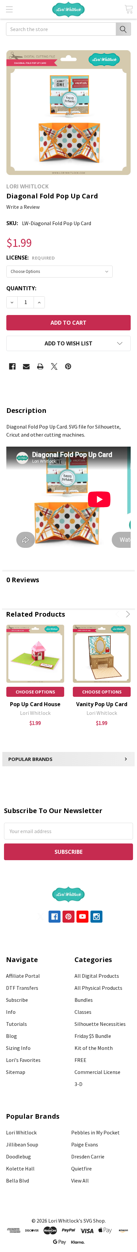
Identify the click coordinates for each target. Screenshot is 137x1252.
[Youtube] (82, 917)
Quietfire (81, 1168)
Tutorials (16, 1024)
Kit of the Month (93, 1048)
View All (80, 1180)
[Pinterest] (68, 366)
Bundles (83, 999)
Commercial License (97, 1072)
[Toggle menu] (9, 9)
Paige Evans (84, 1144)
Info (11, 1011)
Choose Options (35, 692)
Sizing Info (18, 1048)
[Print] (40, 366)
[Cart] (128, 9)
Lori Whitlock (21, 1132)
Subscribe (17, 999)
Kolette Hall (20, 1168)
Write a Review (23, 206)
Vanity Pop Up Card (101, 704)
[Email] (26, 366)
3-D (78, 1084)
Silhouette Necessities (100, 1024)
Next (127, 614)
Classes (82, 1011)
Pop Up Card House (35, 704)
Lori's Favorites (23, 1060)
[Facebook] (12, 366)
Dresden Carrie (87, 1156)
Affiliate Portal (23, 975)
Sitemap (15, 1072)
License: (30, 257)
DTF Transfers (22, 987)
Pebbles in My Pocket (95, 1132)
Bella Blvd (17, 1180)
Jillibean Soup (22, 1144)
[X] (54, 366)
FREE (80, 1060)
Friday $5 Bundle (92, 1036)
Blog (11, 1036)
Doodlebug (18, 1156)
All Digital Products (96, 975)
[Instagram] (96, 917)
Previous (118, 614)
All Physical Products (98, 987)
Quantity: (21, 288)
